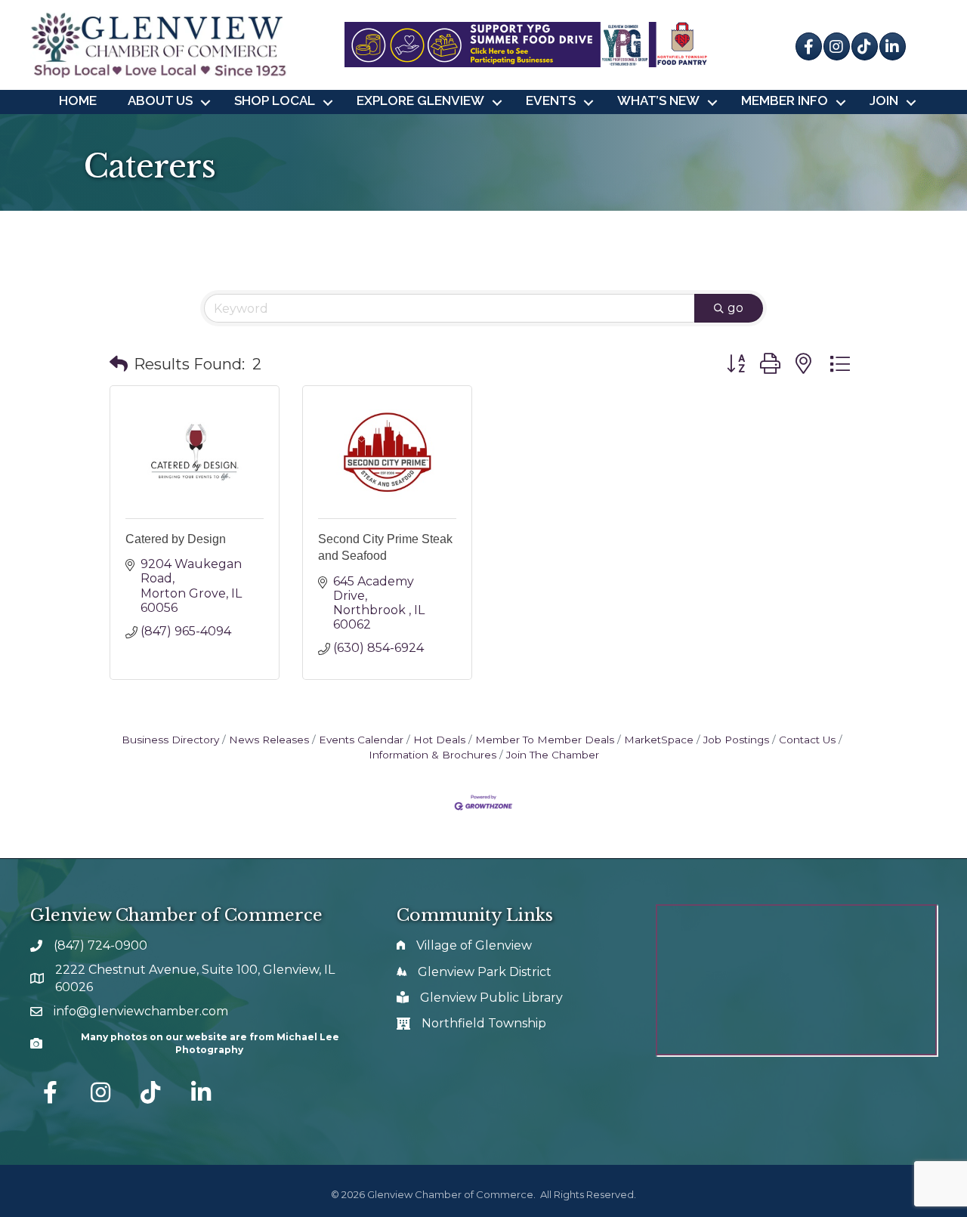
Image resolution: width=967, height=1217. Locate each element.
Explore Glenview (420, 100)
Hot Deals (439, 740)
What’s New (658, 100)
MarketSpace (659, 740)
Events (551, 100)
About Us (160, 100)
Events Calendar (361, 740)
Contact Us (807, 740)
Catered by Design (175, 539)
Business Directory (170, 740)
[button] (119, 364)
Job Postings (736, 740)
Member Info (784, 100)
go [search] (735, 308)
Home (78, 100)
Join (884, 100)
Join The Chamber (552, 755)
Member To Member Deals (544, 740)
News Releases (269, 740)
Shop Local (274, 100)
